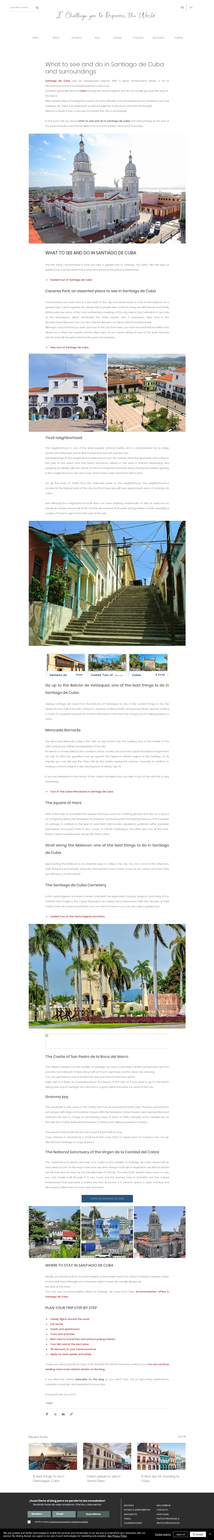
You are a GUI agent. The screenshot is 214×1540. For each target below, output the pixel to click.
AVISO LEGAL (163, 1514)
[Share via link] (71, 1414)
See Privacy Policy (117, 1535)
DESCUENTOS (130, 1514)
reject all (180, 1534)
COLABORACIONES (133, 1523)
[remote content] (107, 664)
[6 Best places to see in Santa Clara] (107, 1456)
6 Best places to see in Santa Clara (103, 1478)
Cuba (49, 1402)
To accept (198, 1534)
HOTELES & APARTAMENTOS (137, 1509)
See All (182, 1436)
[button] (56, 38)
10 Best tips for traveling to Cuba (160, 1478)
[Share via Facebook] (46, 1414)
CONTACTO (162, 1509)
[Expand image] (102, 358)
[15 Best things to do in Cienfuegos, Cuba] (53, 1456)
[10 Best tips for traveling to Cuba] (161, 1456)
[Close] (210, 1534)
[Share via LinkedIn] (63, 1414)
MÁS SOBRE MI (164, 1505)
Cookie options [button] (163, 1534)
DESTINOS (129, 1505)
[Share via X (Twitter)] (55, 1414)
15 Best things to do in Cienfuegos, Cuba (48, 1478)
